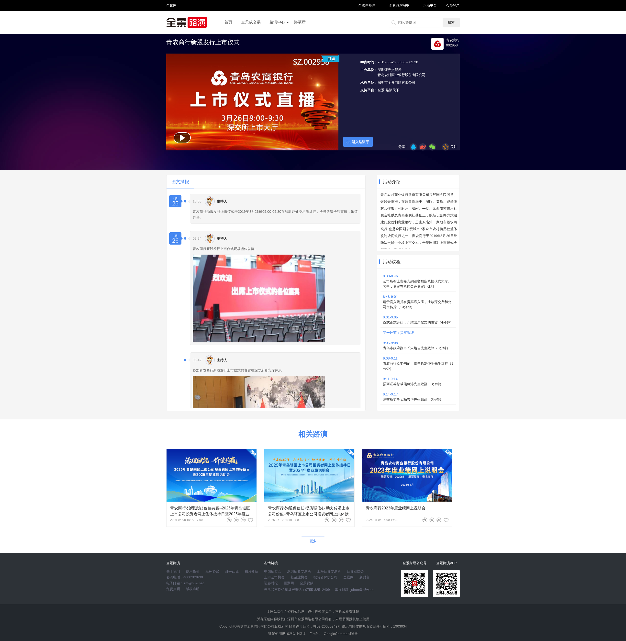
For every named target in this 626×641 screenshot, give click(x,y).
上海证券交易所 (329, 571)
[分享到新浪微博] (422, 147)
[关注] (250, 519)
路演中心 (277, 22)
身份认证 (232, 571)
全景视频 (306, 583)
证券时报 (271, 583)
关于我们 (173, 571)
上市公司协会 (274, 577)
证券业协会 (355, 571)
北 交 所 (171, 13)
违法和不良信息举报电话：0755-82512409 (297, 590)
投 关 (171, 11)
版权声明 (193, 589)
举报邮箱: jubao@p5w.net (354, 590)
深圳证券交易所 (299, 571)
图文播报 (180, 181)
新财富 (364, 577)
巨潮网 (289, 583)
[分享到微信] (229, 519)
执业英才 (171, 5)
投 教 (171, 18)
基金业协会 (299, 577)
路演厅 (300, 22)
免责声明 (173, 589)
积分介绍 (251, 571)
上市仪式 (277, 36)
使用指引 (193, 571)
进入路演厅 (360, 142)
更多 (313, 541)
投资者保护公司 (325, 577)
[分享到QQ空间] (413, 147)
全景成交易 (251, 22)
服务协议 (212, 571)
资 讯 (171, 7)
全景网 (348, 577)
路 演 (171, 9)
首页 (228, 22)
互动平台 (430, 5)
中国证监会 (272, 571)
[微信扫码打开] (432, 147)
